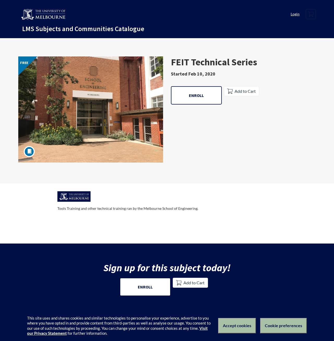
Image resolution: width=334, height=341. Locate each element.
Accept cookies (237, 325)
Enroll (196, 95)
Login (295, 14)
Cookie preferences (283, 325)
